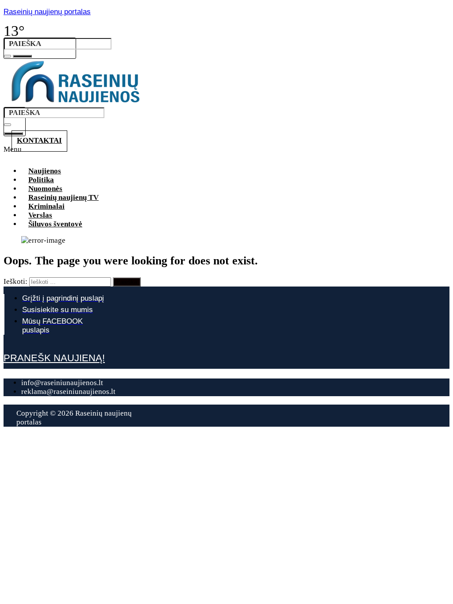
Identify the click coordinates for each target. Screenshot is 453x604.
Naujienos (44, 171)
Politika (41, 180)
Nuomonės (45, 188)
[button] (226, 152)
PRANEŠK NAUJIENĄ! (54, 357)
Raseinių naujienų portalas (47, 12)
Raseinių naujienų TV (63, 197)
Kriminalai (46, 206)
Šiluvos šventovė (55, 224)
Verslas (40, 215)
